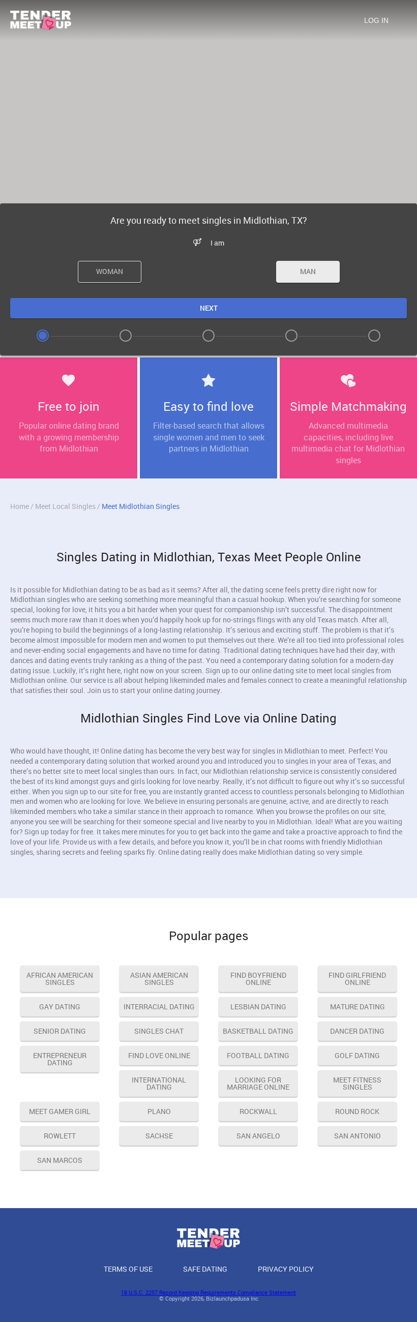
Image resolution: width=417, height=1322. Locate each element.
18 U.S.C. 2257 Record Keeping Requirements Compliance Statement (208, 1292)
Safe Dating (205, 1269)
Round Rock (357, 1111)
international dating (159, 1083)
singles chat (159, 1031)
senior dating (60, 1031)
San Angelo (258, 1135)
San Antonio (357, 1135)
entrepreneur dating (59, 1058)
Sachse (159, 1135)
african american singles (59, 978)
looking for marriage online (258, 1083)
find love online (159, 1055)
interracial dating (159, 1006)
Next (209, 308)
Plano (159, 1111)
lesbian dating (258, 1006)
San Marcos (59, 1160)
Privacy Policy (286, 1269)
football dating (258, 1055)
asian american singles (159, 978)
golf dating (357, 1055)
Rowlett (60, 1135)
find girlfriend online (357, 978)
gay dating (59, 1006)
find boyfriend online (258, 978)
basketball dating (258, 1031)
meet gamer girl (60, 1111)
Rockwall (258, 1111)
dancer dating (357, 1031)
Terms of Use (128, 1269)
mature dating (357, 1006)
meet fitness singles (357, 1083)
